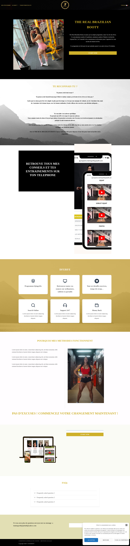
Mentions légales (46, 541)
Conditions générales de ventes (29, 541)
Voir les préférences (121, 540)
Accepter (91, 540)
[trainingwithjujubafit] (65, 5)
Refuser (106, 540)
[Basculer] (35, 493)
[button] (126, 525)
